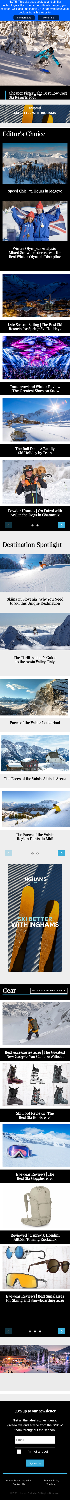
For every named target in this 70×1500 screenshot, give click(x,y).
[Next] (61, 525)
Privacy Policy (51, 1480)
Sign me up (35, 1463)
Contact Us (19, 1484)
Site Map (51, 1484)
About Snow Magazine (19, 1480)
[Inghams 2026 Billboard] (35, 113)
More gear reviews (47, 990)
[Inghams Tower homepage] (35, 917)
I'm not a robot (37, 1451)
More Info (48, 17)
